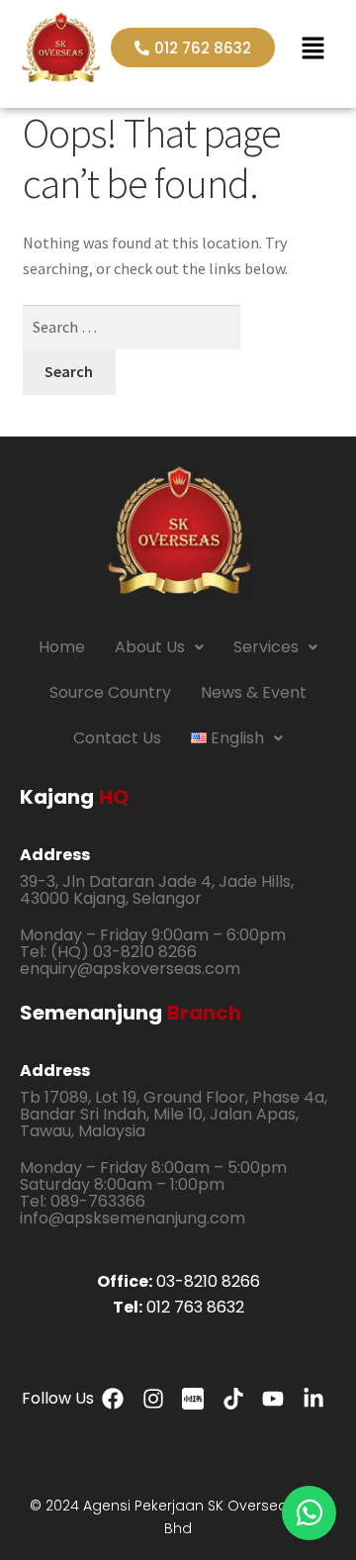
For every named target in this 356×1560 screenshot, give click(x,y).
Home (62, 646)
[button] (312, 47)
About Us (150, 646)
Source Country (110, 692)
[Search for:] (132, 327)
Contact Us (117, 738)
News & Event (254, 692)
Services (266, 646)
